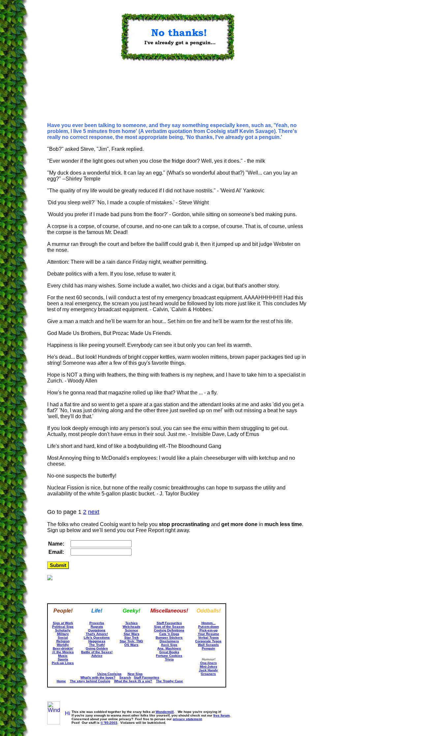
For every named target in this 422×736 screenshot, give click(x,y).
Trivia (169, 659)
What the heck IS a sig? (133, 681)
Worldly (63, 645)
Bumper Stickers (169, 637)
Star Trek (131, 637)
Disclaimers (169, 641)
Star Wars (131, 634)
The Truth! (97, 645)
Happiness (97, 641)
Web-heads (131, 626)
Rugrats (97, 626)
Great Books (169, 652)
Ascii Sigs (169, 645)
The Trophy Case (169, 681)
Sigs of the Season (169, 626)
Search (125, 677)
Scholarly (63, 630)
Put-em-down (208, 626)
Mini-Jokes (208, 666)
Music (63, 655)
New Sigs (135, 674)
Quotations (97, 630)
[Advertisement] (80, 96)
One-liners (208, 663)
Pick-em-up (208, 630)
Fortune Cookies (169, 655)
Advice (97, 655)
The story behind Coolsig (90, 681)
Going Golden (97, 648)
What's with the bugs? (97, 677)
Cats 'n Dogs (169, 634)
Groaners (208, 674)
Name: (56, 544)
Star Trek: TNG (131, 641)
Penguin (208, 648)
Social (63, 637)
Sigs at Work (63, 623)
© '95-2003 (109, 722)
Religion (63, 641)
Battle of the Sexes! (96, 652)
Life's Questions (97, 637)
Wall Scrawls (208, 645)
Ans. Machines (169, 648)
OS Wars (131, 645)
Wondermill (165, 712)
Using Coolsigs (109, 674)
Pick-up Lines (63, 663)
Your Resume (208, 634)
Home (61, 681)
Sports (63, 659)
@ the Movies (63, 652)
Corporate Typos (208, 641)
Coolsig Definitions (169, 630)
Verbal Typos (208, 637)
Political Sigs (63, 626)
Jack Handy (208, 670)
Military (63, 634)
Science (131, 630)
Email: (56, 552)
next (93, 512)
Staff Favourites (169, 623)
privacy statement (187, 719)
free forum (221, 715)
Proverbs (96, 623)
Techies (131, 623)
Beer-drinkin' (63, 648)
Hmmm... (208, 623)
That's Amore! (97, 634)
